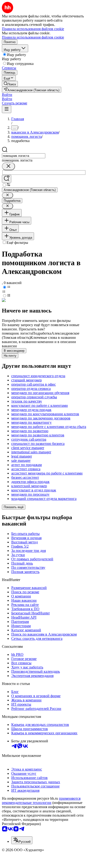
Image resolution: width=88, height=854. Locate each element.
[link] (10, 84)
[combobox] (23, 155)
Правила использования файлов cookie (33, 37)
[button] (7, 95)
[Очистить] (8, 166)
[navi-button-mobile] (6, 109)
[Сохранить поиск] (6, 179)
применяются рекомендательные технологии (41, 800)
